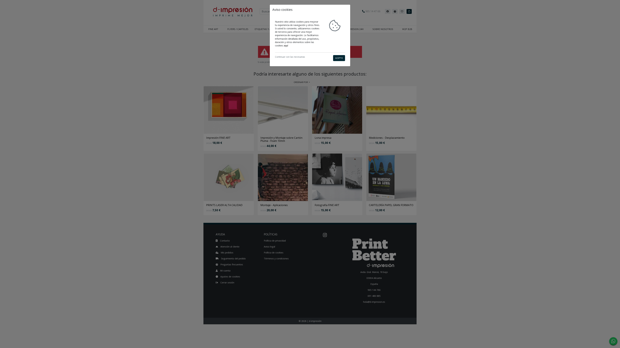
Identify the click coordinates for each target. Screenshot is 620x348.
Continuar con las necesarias (290, 56)
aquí (286, 45)
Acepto (339, 58)
